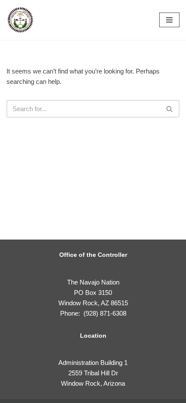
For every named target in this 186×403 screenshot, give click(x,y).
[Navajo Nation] (20, 20)
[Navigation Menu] (169, 20)
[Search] (170, 109)
